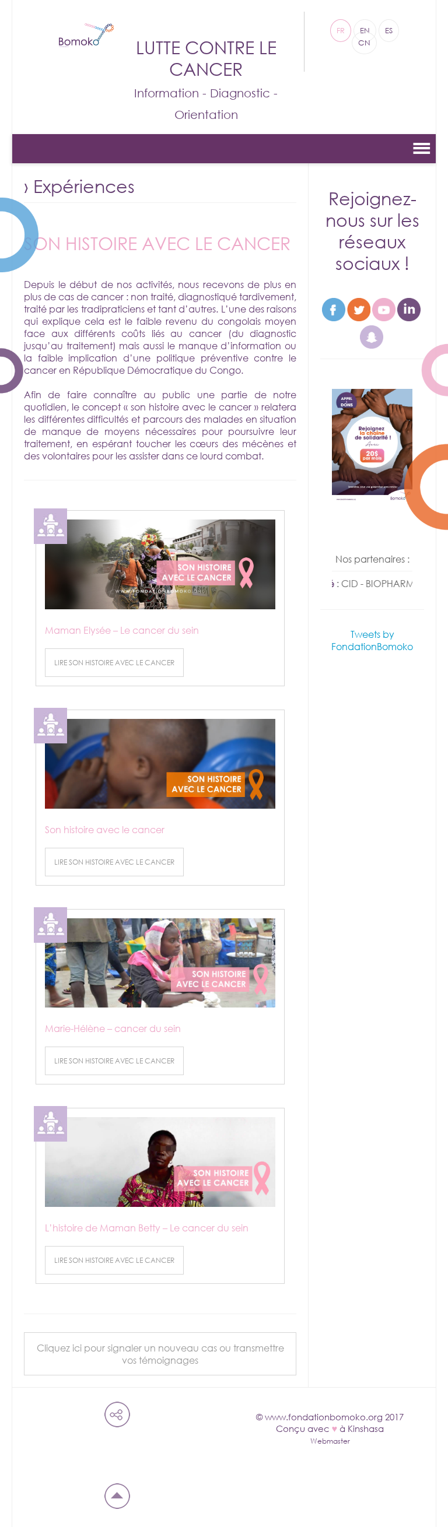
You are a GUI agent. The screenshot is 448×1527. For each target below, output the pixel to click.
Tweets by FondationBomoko (372, 640)
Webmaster (330, 1441)
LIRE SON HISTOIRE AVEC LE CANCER (114, 663)
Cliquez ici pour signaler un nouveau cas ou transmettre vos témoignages (160, 1354)
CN (364, 43)
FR (341, 31)
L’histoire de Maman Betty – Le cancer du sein (147, 1227)
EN (365, 31)
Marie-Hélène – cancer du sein (113, 1028)
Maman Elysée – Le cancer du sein (122, 630)
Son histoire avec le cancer (104, 829)
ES (389, 31)
